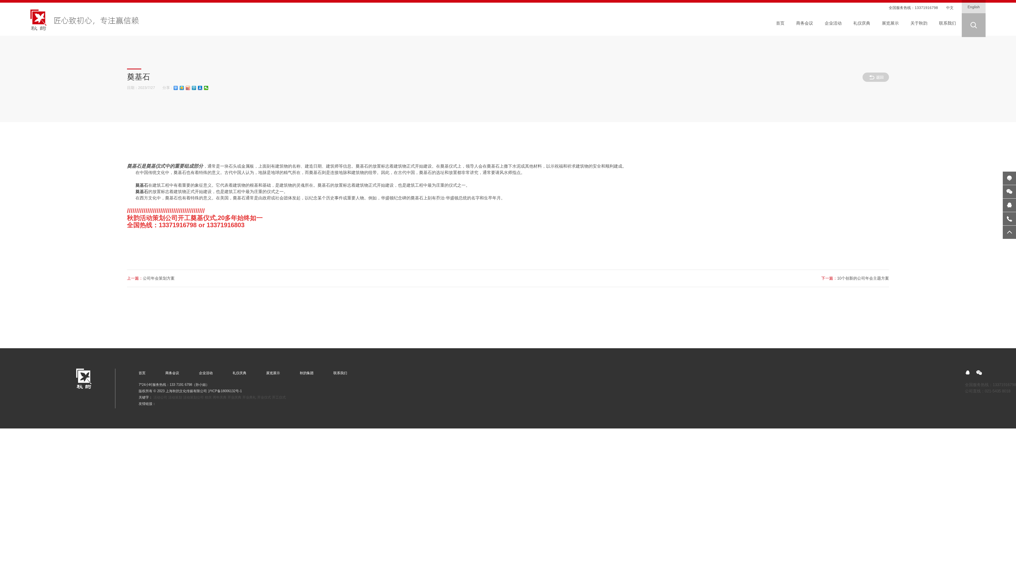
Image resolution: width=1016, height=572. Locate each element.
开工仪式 (279, 397)
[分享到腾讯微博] (194, 88)
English (974, 7)
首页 (142, 373)
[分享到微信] (206, 88)
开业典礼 (249, 397)
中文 (950, 8)
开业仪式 (264, 397)
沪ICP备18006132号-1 (225, 391)
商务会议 (172, 373)
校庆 (208, 397)
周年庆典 (219, 397)
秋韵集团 (307, 373)
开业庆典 (234, 397)
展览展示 (273, 373)
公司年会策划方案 (151, 278)
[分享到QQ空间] (182, 88)
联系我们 (340, 373)
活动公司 (160, 397)
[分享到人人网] (200, 88)
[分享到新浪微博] (188, 88)
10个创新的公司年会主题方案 (855, 278)
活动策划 (175, 397)
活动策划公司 (193, 397)
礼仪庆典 (239, 373)
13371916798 (926, 8)
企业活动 (206, 373)
